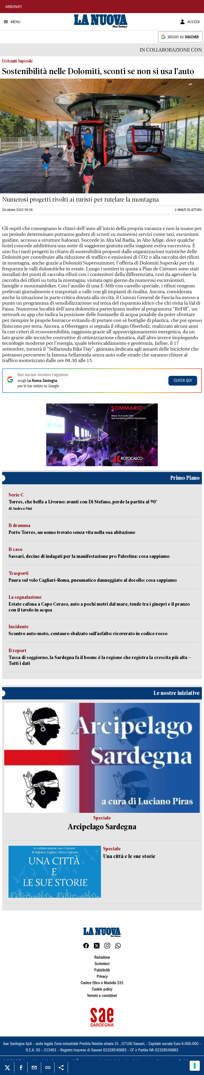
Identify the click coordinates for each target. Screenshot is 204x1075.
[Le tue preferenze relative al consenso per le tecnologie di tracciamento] (195, 1066)
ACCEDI (193, 22)
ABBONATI (13, 7)
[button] (102, 435)
